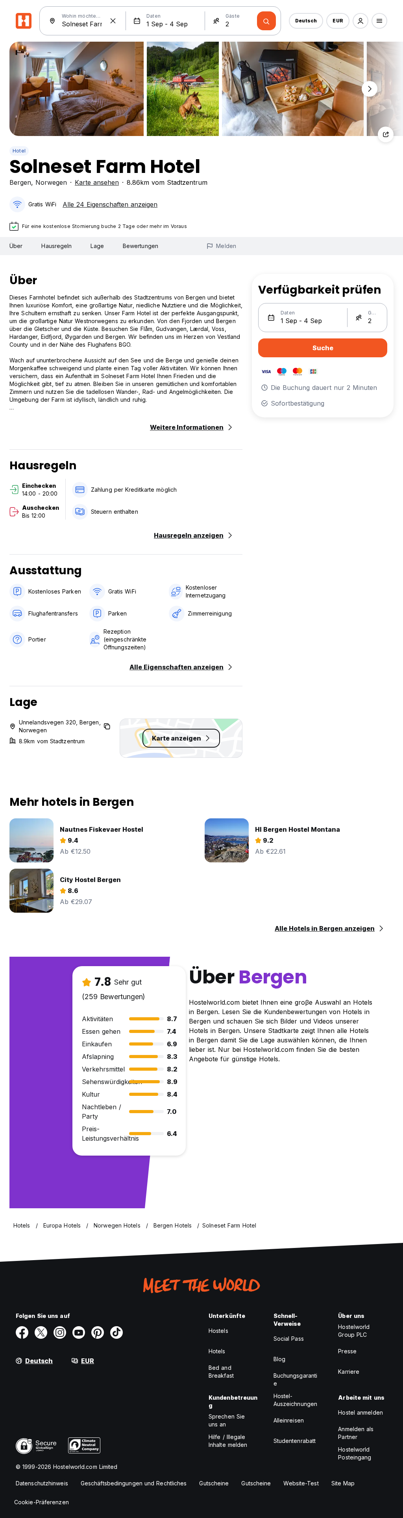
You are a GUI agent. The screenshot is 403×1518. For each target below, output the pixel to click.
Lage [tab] (97, 246)
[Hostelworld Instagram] (60, 1332)
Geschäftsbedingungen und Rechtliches (134, 1483)
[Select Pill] (360, 21)
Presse (347, 1351)
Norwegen (51, 182)
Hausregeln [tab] (56, 246)
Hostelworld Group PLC (354, 1330)
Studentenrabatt (295, 1440)
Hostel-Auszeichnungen (295, 1400)
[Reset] (113, 20)
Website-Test (300, 1483)
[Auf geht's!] (266, 20)
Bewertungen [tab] (140, 246)
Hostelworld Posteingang (354, 1453)
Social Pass (289, 1338)
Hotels (217, 1351)
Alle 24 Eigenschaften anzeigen (110, 204)
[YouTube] (78, 1332)
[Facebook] (22, 1332)
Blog (279, 1359)
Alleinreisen (289, 1420)
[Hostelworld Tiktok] (116, 1332)
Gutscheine (214, 1483)
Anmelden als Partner (355, 1433)
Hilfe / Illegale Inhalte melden (228, 1440)
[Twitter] (41, 1332)
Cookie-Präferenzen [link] (41, 1502)
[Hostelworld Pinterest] (97, 1332)
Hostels (218, 1330)
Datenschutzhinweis (42, 1483)
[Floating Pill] (369, 89)
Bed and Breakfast (221, 1371)
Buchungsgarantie (296, 1379)
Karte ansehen (97, 182)
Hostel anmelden (360, 1412)
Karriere (348, 1371)
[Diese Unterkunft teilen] (386, 134)
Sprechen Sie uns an (227, 1420)
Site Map (343, 1483)
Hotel (19, 151)
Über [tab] (15, 246)
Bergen (20, 182)
